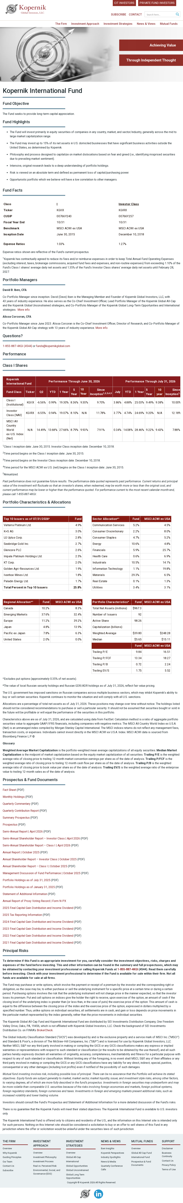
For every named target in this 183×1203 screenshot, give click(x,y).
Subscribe (118, 14)
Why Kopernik (10, 1153)
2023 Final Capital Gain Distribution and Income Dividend (38, 928)
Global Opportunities (77, 1166)
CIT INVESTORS (124, 3)
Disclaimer (167, 1148)
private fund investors (157, 3)
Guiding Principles (12, 1157)
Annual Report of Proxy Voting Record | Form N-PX (34, 901)
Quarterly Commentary (16, 803)
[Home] (26, 10)
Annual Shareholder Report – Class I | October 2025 (35, 866)
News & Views (146, 23)
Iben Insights (107, 1148)
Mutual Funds (169, 23)
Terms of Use (169, 1169)
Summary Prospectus (16, 817)
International (72, 1161)
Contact (135, 14)
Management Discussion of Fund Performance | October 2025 (41, 873)
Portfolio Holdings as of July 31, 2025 (26, 880)
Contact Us (8, 1166)
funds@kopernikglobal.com (53, 346)
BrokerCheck (45, 1030)
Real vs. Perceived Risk (45, 1166)
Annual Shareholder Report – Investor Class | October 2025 (40, 859)
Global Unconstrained (77, 1170)
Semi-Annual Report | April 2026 (23, 831)
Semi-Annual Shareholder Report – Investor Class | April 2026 (41, 838)
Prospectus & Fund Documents (141, 1163)
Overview (7, 1148)
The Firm (61, 23)
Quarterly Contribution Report (21, 810)
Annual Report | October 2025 (21, 852)
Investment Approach (85, 23)
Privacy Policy (169, 1165)
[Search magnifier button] (177, 14)
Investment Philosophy (44, 1157)
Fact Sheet (9, 790)
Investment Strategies (118, 23)
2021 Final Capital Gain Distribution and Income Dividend (38, 942)
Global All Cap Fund (141, 1153)
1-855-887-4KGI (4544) (17, 346)
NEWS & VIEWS (111, 1141)
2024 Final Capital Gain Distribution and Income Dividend (38, 921)
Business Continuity (167, 1155)
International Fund (140, 1157)
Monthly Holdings (14, 796)
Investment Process (43, 1161)
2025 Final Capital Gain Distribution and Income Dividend (38, 908)
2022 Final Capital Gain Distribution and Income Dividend (38, 935)
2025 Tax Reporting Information (23, 915)
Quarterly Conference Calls (112, 1168)
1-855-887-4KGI (127, 969)
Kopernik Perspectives (112, 1153)
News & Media (108, 1161)
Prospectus (10, 824)
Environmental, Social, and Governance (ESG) (46, 1172)
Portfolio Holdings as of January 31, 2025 (29, 887)
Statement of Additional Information (25, 894)
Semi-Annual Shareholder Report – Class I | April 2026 (36, 845)
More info (24, 309)
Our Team (7, 1161)
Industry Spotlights (110, 1157)
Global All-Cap (73, 1157)
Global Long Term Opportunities (75, 1176)
